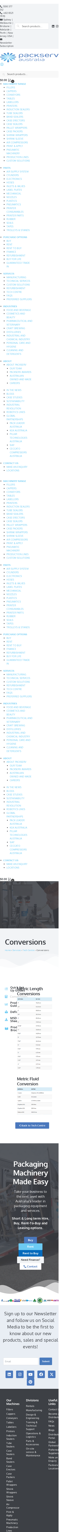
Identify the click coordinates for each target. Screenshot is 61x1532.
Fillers (9, 1409)
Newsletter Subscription (7, 44)
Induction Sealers (11, 1437)
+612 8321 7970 (6, 15)
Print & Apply (10, 1514)
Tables (10, 1422)
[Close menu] (1, 1)
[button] (29, 79)
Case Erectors (10, 1468)
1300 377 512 (6, 8)
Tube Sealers (10, 1445)
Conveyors (12, 1418)
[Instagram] (20, 1374)
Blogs (51, 1430)
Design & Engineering (32, 1416)
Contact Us (54, 1409)
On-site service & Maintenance (33, 1452)
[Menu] (1, 51)
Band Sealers (10, 1460)
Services (17, 950)
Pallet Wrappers (11, 1483)
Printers (10, 1431)
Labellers (11, 1426)
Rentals (30, 1406)
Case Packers (10, 1475)
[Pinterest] (30, 1382)
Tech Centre (28, 950)
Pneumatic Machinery (12, 1521)
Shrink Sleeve (10, 1498)
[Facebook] (41, 1374)
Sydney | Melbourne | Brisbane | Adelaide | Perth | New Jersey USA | (7, 27)
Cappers (10, 1413)
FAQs (51, 1421)
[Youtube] (30, 1374)
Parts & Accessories (32, 1443)
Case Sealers (10, 1452)
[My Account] (2, 65)
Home (8, 950)
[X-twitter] (51, 1374)
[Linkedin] (9, 1374)
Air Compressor (12, 1506)
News (51, 1425)
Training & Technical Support (31, 1425)
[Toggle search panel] (1, 69)
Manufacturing (34, 1410)
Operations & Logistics (33, 1435)
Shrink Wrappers (11, 1491)
